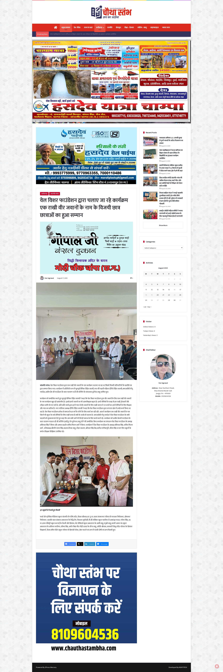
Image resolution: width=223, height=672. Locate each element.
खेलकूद (118, 27)
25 (146, 300)
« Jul (144, 306)
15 (169, 289)
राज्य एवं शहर (88, 27)
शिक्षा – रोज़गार (129, 27)
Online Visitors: (148, 326)
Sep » (149, 306)
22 (169, 295)
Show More (163, 225)
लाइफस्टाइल (154, 27)
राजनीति (109, 27)
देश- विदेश (77, 27)
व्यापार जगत (166, 27)
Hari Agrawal (49, 278)
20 (158, 295)
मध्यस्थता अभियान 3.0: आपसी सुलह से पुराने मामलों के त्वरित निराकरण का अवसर (171, 140)
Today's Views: (148, 331)
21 (163, 295)
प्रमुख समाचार (66, 27)
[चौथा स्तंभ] (111, 12)
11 (146, 289)
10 (180, 284)
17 (180, 289)
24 (180, 295)
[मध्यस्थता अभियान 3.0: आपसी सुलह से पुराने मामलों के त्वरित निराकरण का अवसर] (150, 141)
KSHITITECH (183, 667)
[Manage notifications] (217, 666)
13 (157, 289)
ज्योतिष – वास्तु (142, 27)
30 (175, 300)
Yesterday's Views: (150, 335)
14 (163, 289)
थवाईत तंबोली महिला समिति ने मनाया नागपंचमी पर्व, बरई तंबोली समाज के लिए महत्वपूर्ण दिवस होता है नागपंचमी (171, 213)
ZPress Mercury (50, 667)
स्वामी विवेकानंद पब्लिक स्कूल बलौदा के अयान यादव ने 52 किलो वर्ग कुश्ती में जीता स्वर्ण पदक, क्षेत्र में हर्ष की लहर (83, 34)
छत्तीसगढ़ (99, 27)
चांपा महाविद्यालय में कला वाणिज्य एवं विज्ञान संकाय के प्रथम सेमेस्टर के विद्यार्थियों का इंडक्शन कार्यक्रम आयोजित (171, 154)
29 (169, 300)
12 (152, 289)
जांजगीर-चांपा (55, 193)
